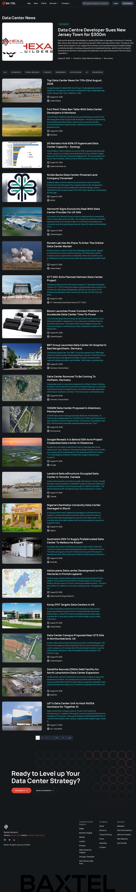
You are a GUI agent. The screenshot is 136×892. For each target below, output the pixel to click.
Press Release (32, 72)
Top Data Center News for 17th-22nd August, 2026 (74, 82)
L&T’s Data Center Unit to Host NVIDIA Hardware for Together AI (70, 704)
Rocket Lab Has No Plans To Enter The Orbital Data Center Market (75, 244)
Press (101, 839)
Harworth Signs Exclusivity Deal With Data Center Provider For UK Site (73, 210)
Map (29, 3)
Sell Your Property (124, 834)
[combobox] (95, 3)
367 (56, 738)
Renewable (61, 72)
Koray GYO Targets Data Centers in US (70, 604)
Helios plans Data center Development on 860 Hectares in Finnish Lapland (75, 572)
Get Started (127, 3)
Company (65, 3)
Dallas (81, 828)
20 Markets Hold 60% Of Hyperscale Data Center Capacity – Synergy (72, 144)
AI (87, 72)
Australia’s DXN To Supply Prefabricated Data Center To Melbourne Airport (75, 540)
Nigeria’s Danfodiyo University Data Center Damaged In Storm (74, 506)
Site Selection (122, 839)
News (36, 3)
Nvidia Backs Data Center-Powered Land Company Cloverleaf (72, 176)
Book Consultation (43, 790)
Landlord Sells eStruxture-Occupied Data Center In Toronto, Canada (73, 475)
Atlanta (82, 837)
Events (43, 3)
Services (53, 3)
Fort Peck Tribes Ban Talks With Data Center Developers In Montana (74, 110)
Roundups (16, 72)
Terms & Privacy (105, 834)
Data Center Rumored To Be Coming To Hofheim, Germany (71, 378)
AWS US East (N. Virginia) (85, 851)
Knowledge (98, 72)
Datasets (120, 826)
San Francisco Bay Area (86, 862)
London (82, 841)
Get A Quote (122, 843)
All (5, 72)
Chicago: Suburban (86, 857)
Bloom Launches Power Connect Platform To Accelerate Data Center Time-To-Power (75, 312)
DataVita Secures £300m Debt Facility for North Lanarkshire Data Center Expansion (73, 670)
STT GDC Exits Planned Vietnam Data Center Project (75, 278)
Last (69, 738)
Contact (102, 847)
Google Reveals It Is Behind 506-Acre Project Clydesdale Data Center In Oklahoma (74, 441)
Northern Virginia (85, 833)
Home (101, 826)
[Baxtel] (9, 3)
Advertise (103, 843)
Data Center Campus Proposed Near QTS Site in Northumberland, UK (75, 636)
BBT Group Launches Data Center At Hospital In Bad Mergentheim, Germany (76, 346)
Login (116, 3)
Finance (47, 72)
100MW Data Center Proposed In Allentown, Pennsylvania (74, 409)
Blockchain (75, 72)
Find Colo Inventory (124, 830)
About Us (103, 830)
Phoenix (82, 845)
